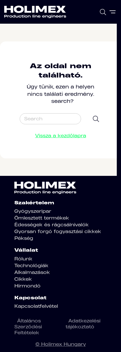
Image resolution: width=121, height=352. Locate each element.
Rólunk (23, 259)
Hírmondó (27, 286)
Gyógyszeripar (32, 211)
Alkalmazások (32, 272)
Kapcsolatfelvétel (36, 306)
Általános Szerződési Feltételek (28, 326)
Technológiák (31, 265)
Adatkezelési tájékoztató (83, 323)
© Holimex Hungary (60, 344)
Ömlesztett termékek (41, 218)
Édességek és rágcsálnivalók (51, 224)
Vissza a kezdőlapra (60, 135)
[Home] (35, 12)
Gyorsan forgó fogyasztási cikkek (57, 231)
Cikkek (23, 279)
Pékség (23, 238)
